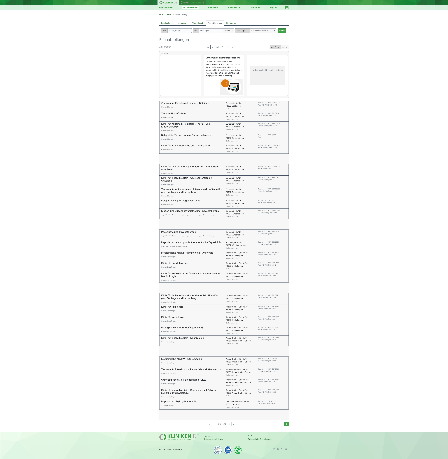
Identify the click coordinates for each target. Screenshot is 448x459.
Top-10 (273, 7)
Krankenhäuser (166, 7)
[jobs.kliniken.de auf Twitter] (274, 449)
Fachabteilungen (190, 7)
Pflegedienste (234, 7)
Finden (282, 30)
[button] (263, 30)
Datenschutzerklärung (213, 439)
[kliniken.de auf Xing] (282, 449)
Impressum (208, 436)
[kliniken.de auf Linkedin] (286, 449)
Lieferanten (255, 7)
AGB (250, 435)
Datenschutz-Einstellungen (259, 439)
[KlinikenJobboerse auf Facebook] (278, 449)
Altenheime (213, 7)
